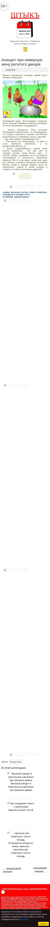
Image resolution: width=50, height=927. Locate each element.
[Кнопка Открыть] (25, 49)
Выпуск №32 (24, 31)
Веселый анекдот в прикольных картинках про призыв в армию (20, 786)
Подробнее (24, 919)
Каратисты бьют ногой (20, 809)
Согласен (43, 924)
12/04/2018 (10, 70)
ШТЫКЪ (25, 15)
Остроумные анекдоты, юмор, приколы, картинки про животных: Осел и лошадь (20, 849)
